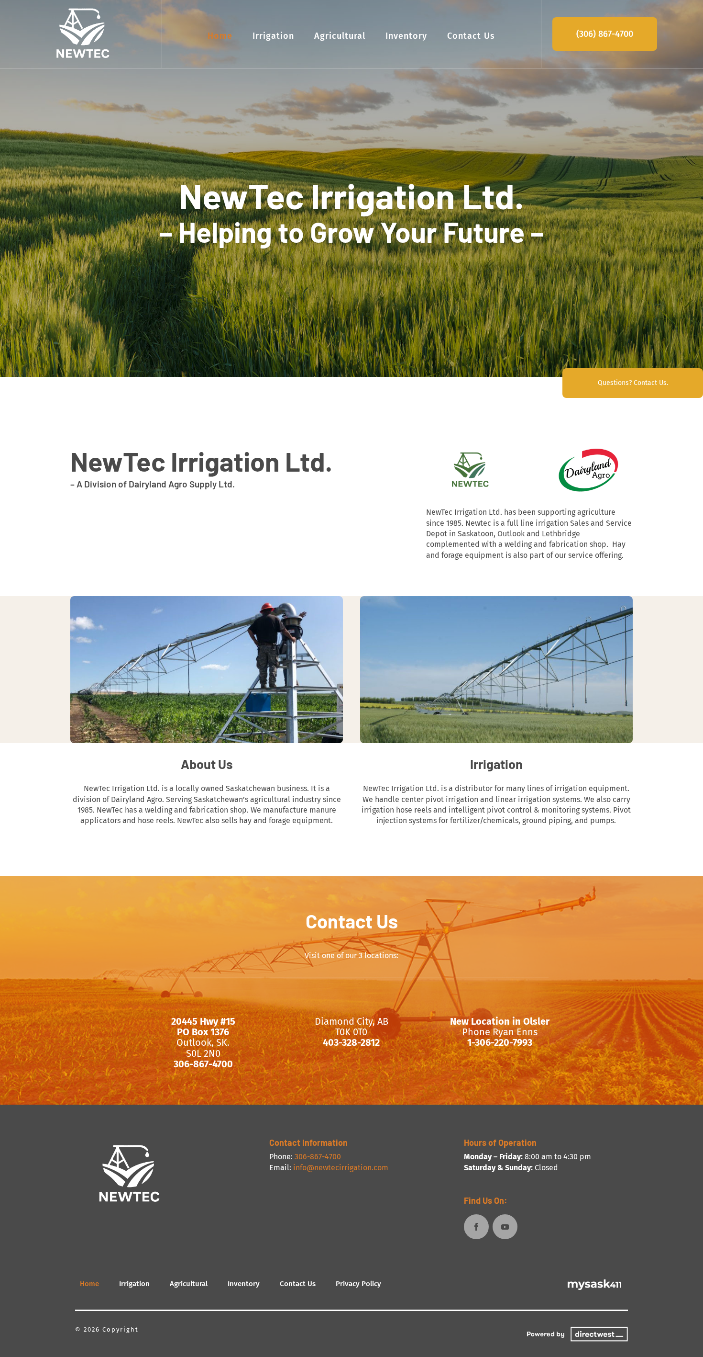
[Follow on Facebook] (476, 1226)
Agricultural (339, 36)
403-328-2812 (351, 1042)
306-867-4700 (203, 1064)
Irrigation (273, 36)
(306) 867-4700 (604, 34)
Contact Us (471, 36)
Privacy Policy (358, 1283)
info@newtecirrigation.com (340, 1167)
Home (220, 36)
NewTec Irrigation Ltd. (351, 195)
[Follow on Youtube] (505, 1226)
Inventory (406, 36)
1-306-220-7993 (499, 1042)
